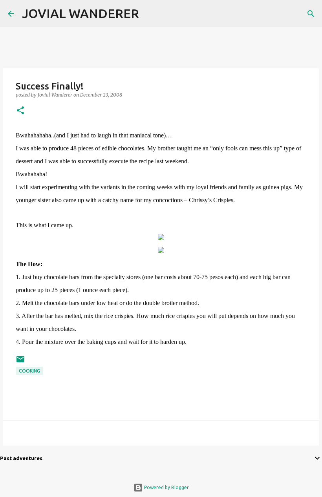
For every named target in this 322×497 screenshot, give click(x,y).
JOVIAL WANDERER (80, 13)
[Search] (150, 13)
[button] (20, 111)
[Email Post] (20, 362)
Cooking (29, 370)
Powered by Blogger (166, 487)
